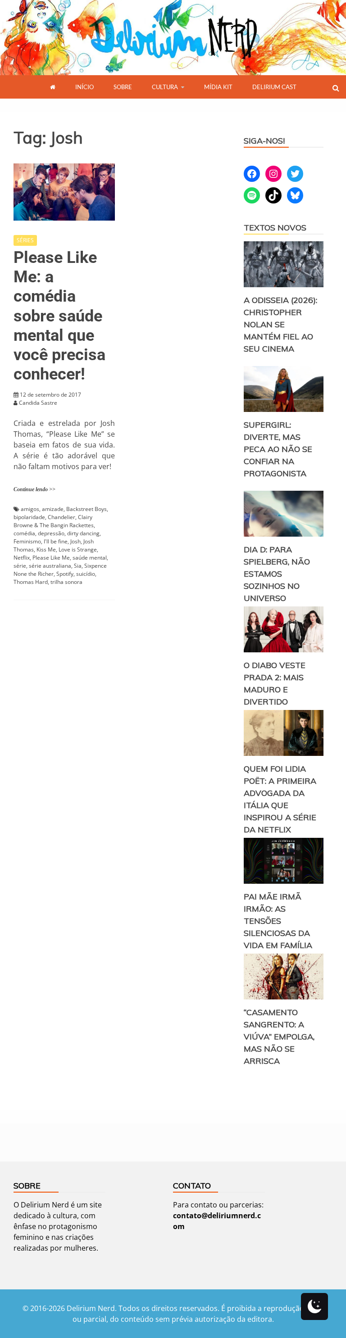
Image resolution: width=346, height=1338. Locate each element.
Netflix (22, 557)
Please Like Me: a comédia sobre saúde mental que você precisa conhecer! (59, 316)
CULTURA (165, 86)
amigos (30, 509)
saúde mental (90, 557)
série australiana (50, 566)
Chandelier (61, 517)
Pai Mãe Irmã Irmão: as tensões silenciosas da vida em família (278, 920)
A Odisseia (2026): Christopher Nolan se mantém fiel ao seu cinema (280, 324)
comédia (24, 533)
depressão (51, 533)
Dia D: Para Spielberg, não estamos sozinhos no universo (277, 573)
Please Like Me (51, 557)
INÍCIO (84, 86)
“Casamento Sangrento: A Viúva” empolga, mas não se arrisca (279, 1036)
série (20, 566)
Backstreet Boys (86, 509)
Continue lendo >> (34, 489)
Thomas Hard (31, 582)
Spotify (64, 574)
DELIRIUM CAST (274, 86)
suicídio (85, 574)
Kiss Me (46, 549)
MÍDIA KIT (218, 86)
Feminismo (27, 541)
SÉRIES (25, 240)
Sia (78, 566)
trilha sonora (66, 582)
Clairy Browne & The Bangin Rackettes (54, 521)
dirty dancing (83, 533)
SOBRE (123, 86)
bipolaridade (29, 517)
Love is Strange (78, 549)
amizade (53, 509)
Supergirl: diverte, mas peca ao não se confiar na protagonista (278, 449)
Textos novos (275, 227)
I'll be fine (56, 541)
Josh (75, 541)
